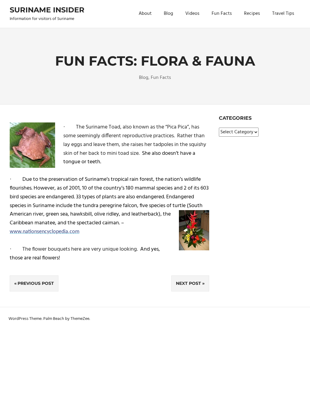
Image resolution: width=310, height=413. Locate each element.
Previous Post (36, 283)
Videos (192, 14)
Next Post (188, 283)
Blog (168, 14)
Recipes (252, 14)
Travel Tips (283, 14)
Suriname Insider (47, 9)
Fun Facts (222, 14)
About (145, 14)
